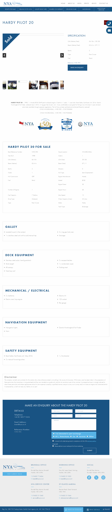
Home (63, 3)
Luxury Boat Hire (41, 9)
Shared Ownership (56, 9)
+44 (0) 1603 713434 (22, 417)
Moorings (86, 9)
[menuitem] (10, 9)
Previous (3, 85)
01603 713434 (38, 476)
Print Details (94, 510)
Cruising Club (71, 9)
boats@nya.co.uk (20, 424)
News (79, 3)
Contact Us (103, 3)
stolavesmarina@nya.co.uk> (69, 498)
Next (63, 85)
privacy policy (92, 441)
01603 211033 (66, 476)
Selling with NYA (25, 9)
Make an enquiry (75, 510)
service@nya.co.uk (39, 498)
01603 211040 (38, 495)
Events (86, 3)
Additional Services (101, 9)
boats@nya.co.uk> (66, 479)
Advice (94, 3)
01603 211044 (66, 495)
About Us (71, 3)
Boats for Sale (10, 9)
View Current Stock (14, 474)
